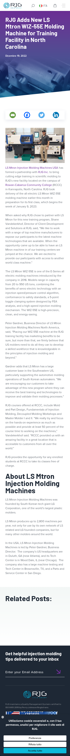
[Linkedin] (56, 115)
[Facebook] (27, 115)
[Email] (13, 115)
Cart (55, 6)
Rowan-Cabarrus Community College (28, 185)
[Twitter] (41, 115)
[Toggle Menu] (63, 5)
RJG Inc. (43, 172)
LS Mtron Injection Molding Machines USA (31, 168)
